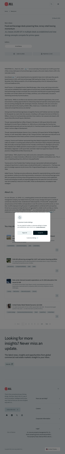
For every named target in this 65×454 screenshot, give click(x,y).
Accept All (40, 233)
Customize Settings (32, 238)
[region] (32, 227)
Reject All (24, 233)
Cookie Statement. (40, 227)
